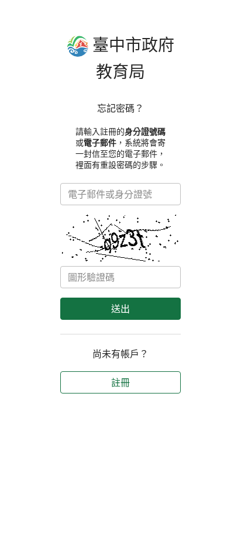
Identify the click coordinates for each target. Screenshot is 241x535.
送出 (120, 309)
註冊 (120, 382)
